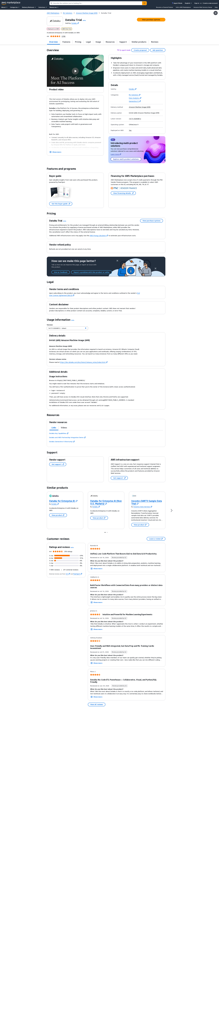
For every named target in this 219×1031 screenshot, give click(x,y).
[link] (106, 13)
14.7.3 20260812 (135, 119)
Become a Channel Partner (164, 7)
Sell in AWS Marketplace (183, 7)
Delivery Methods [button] (28, 7)
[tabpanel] (106, 437)
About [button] (3, 7)
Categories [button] (14, 7)
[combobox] (96, 3)
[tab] (53, 41)
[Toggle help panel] (216, 13)
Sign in (196, 3)
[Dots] (105, 532)
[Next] (171, 510)
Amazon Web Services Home (203, 7)
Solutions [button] (41, 7)
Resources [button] (53, 7)
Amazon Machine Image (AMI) (139, 107)
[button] (84, 20)
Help (216, 7)
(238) (63, 36)
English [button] (187, 3)
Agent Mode (178, 3)
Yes (130, 130)
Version (50, 325)
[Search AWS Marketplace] (144, 3)
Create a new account (210, 3)
